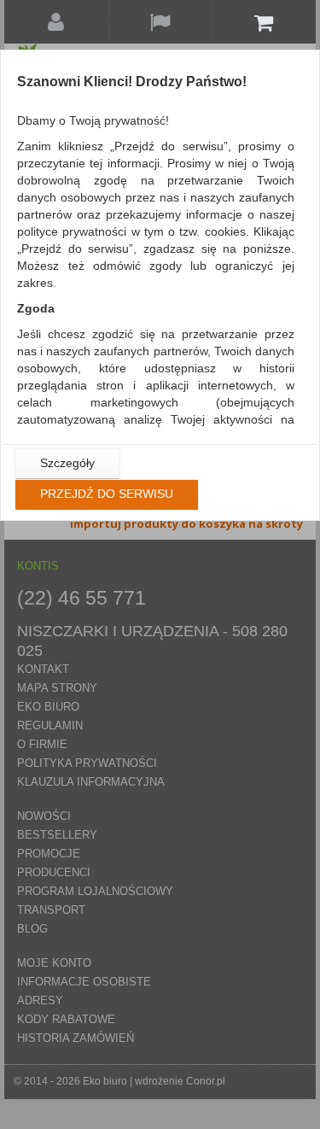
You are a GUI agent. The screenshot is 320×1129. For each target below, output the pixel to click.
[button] (67, 463)
